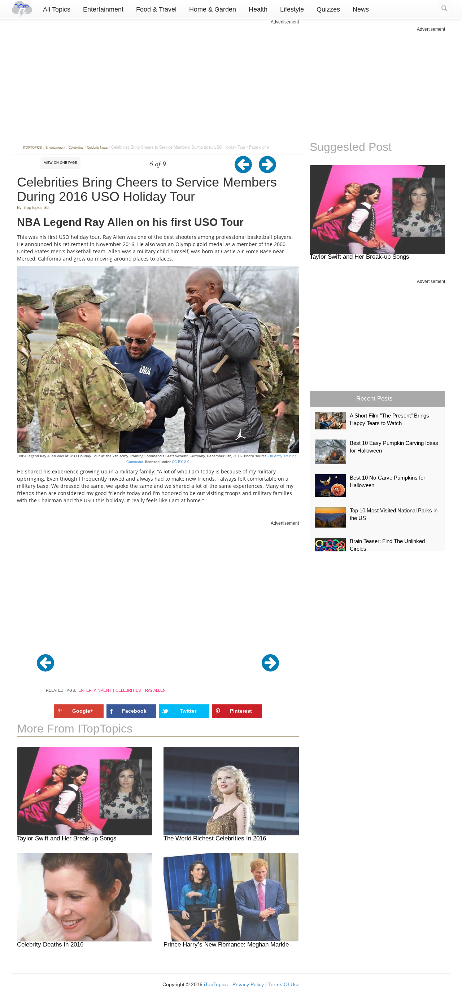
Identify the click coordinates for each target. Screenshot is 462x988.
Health (258, 9)
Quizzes (328, 9)
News (361, 9)
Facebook (134, 711)
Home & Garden (212, 9)
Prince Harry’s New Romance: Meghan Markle (226, 944)
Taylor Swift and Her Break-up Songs (67, 838)
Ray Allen (155, 690)
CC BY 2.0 (180, 462)
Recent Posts (374, 398)
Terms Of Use (284, 984)
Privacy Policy (248, 984)
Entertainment (103, 9)
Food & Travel (156, 9)
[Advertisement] (158, 75)
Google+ (82, 711)
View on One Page (60, 163)
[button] (247, 170)
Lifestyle (292, 9)
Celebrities (128, 690)
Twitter (188, 711)
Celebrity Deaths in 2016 (50, 944)
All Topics (56, 9)
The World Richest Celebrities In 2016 (215, 838)
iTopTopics (216, 984)
